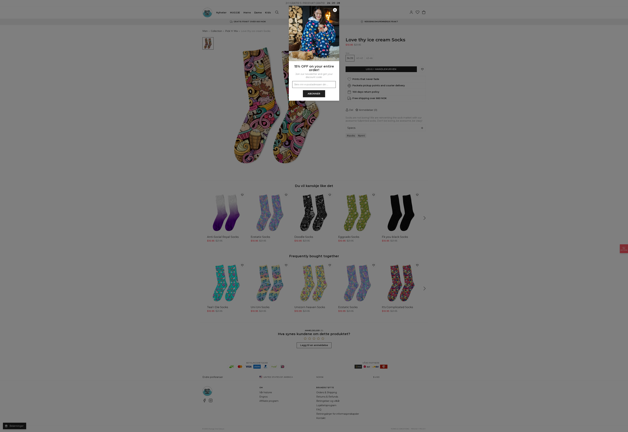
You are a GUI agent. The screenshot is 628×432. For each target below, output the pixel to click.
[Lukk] (335, 10)
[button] (314, 216)
